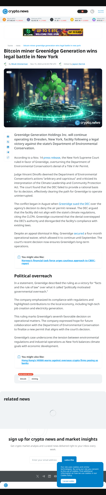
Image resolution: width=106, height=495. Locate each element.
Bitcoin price (13, 20)
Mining (35, 379)
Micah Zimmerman (19, 64)
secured (79, 233)
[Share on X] (8, 142)
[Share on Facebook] (8, 137)
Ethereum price (36, 20)
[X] (38, 476)
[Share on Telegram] (8, 152)
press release (51, 157)
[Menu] (101, 11)
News (18, 45)
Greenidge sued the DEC (74, 204)
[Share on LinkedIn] (8, 147)
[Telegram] (44, 476)
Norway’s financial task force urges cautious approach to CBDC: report (58, 262)
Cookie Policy (66, 475)
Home (10, 45)
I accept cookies (68, 481)
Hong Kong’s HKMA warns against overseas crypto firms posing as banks (60, 362)
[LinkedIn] (50, 476)
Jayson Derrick (79, 64)
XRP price (58, 20)
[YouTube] (56, 476)
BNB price (79, 20)
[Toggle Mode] (92, 11)
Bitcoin (23, 379)
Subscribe (69, 460)
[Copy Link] (8, 157)
